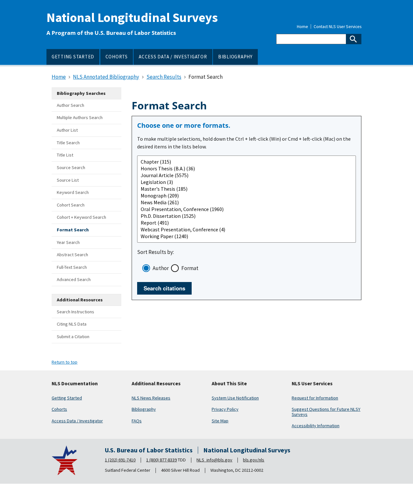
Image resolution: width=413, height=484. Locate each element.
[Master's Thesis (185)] (246, 189)
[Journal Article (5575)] (246, 175)
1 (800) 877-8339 (161, 460)
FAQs (137, 421)
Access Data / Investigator (77, 421)
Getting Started (67, 398)
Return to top (64, 362)
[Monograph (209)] (246, 195)
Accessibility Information (315, 426)
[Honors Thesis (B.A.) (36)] (246, 168)
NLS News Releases (151, 398)
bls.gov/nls (253, 460)
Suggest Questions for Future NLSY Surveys (326, 411)
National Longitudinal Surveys (132, 17)
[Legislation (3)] (246, 182)
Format (189, 268)
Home (302, 27)
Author (161, 268)
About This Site (229, 384)
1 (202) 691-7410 (120, 460)
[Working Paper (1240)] (246, 236)
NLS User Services (312, 384)
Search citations (164, 288)
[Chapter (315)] (246, 161)
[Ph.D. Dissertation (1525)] (246, 216)
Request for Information (315, 398)
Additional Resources (156, 384)
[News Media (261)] (246, 202)
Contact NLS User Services (337, 27)
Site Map (220, 421)
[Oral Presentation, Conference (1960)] (246, 209)
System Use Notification (235, 398)
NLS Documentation (75, 384)
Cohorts (59, 409)
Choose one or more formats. (183, 125)
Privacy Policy (225, 409)
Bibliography (144, 409)
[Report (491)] (246, 222)
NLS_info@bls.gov (214, 460)
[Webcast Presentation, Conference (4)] (246, 229)
